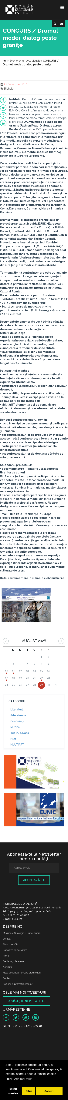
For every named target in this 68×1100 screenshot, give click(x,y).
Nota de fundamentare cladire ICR (22, 972)
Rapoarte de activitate (15, 950)
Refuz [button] (28, 1090)
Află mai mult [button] (23, 1079)
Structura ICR (10, 944)
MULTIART (17, 744)
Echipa (7, 938)
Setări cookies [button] (13, 1091)
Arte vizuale (18, 715)
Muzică (15, 727)
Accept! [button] (49, 1090)
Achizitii (7, 967)
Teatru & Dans (19, 732)
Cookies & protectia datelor (17, 984)
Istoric (6, 955)
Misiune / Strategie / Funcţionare (21, 933)
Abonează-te (34, 880)
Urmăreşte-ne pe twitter (26, 1001)
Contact (7, 978)
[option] (26, 605)
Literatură (16, 709)
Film (13, 738)
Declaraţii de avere (13, 961)
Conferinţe (17, 721)
